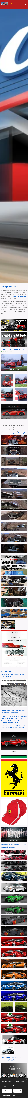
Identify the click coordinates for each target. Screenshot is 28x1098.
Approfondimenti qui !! (7, 351)
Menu (25, 4)
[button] (22, 4)
